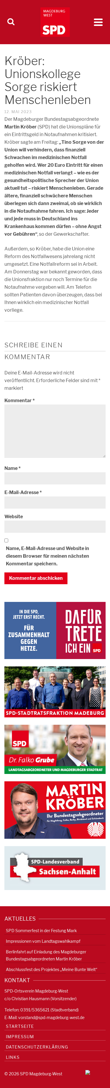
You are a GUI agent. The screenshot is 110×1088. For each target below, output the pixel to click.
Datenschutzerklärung (37, 1046)
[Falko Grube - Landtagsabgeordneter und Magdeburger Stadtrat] (55, 749)
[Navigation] (98, 22)
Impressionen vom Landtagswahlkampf (43, 941)
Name (12, 468)
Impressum (20, 1036)
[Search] (10, 22)
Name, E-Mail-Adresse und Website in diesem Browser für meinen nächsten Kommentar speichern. (47, 556)
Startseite (20, 1026)
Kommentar (19, 400)
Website (13, 516)
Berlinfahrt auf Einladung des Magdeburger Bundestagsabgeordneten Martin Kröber (46, 955)
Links (13, 1057)
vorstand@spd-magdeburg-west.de (51, 1017)
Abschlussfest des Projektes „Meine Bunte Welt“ (51, 969)
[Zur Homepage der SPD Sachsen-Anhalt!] (55, 868)
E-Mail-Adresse (23, 492)
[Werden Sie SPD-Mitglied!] (55, 630)
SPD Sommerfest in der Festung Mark (41, 930)
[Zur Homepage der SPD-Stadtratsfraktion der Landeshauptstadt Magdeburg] (55, 691)
